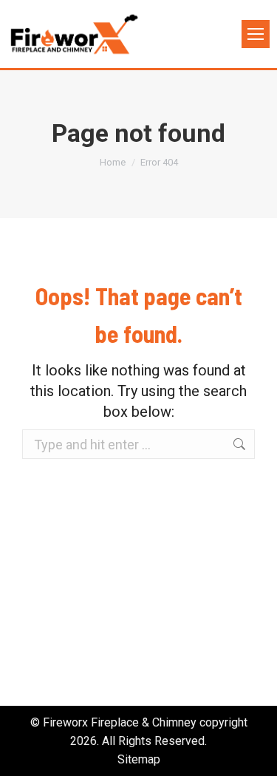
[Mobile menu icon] (256, 34)
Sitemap (138, 759)
